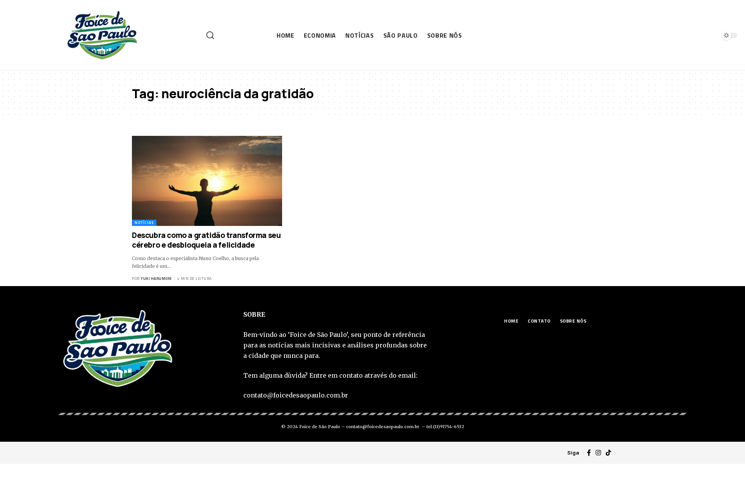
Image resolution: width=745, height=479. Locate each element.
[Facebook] (589, 453)
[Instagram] (598, 453)
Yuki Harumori (156, 278)
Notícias (144, 223)
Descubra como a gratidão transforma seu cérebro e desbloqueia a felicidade (206, 240)
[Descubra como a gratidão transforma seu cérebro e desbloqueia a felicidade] (207, 181)
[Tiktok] (608, 453)
